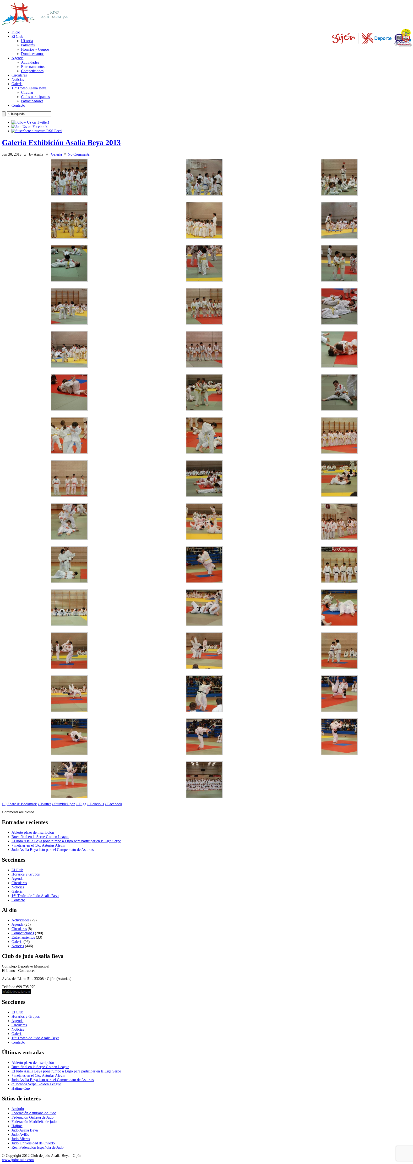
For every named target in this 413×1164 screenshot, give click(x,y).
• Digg (81, 804)
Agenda (17, 58)
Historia (27, 41)
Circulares (19, 75)
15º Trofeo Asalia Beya (29, 88)
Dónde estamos (32, 54)
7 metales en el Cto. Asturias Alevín (38, 845)
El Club (17, 36)
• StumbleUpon (63, 804)
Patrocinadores (32, 101)
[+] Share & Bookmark (19, 804)
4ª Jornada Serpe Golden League (36, 1084)
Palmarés (28, 45)
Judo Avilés (20, 1134)
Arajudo (17, 1109)
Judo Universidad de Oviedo (33, 1143)
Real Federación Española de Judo (37, 1147)
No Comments (79, 154)
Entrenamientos (32, 67)
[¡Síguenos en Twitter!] (30, 122)
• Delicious (95, 804)
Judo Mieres (20, 1139)
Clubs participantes (35, 97)
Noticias (17, 79)
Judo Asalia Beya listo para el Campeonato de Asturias (52, 850)
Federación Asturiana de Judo (33, 1113)
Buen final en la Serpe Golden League (40, 837)
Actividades (30, 62)
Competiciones (32, 71)
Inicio (15, 32)
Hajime (16, 1126)
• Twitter (44, 804)
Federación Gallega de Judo (32, 1117)
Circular (27, 92)
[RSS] (36, 131)
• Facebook (113, 804)
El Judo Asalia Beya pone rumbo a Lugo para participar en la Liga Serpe (66, 841)
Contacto (18, 105)
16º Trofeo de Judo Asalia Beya (35, 896)
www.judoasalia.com (18, 1160)
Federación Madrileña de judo (34, 1122)
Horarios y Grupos (35, 49)
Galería (16, 84)
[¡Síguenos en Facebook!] (30, 127)
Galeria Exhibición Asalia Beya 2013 (61, 142)
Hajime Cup (20, 1088)
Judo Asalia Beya (24, 1130)
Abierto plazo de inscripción (32, 832)
